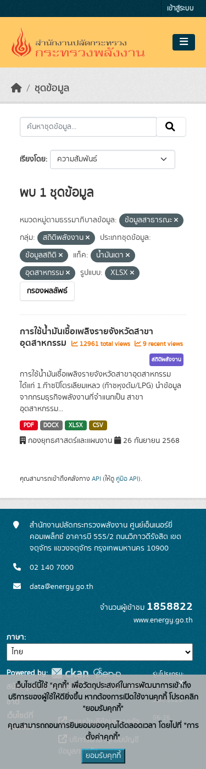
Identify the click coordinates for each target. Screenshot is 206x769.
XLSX (76, 425)
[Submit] (171, 127)
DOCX (51, 425)
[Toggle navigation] (183, 42)
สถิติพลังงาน (166, 359)
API (96, 479)
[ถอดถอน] (176, 220)
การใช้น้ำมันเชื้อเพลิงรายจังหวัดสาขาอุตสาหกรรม (86, 337)
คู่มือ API (127, 479)
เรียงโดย (33, 159)
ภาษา (15, 637)
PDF (29, 425)
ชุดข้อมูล (52, 88)
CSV (98, 425)
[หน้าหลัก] (16, 88)
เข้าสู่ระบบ (180, 8)
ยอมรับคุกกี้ (103, 755)
